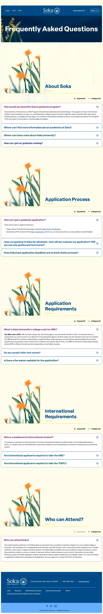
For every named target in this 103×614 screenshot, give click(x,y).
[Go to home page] (51, 11)
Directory (18, 591)
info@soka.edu (83, 581)
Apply (8, 11)
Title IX (67, 591)
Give (20, 11)
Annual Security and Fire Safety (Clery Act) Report (24, 594)
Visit (13, 11)
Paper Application (37, 232)
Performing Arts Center (33, 591)
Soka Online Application (51, 229)
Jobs (8, 591)
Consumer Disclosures (53, 591)
